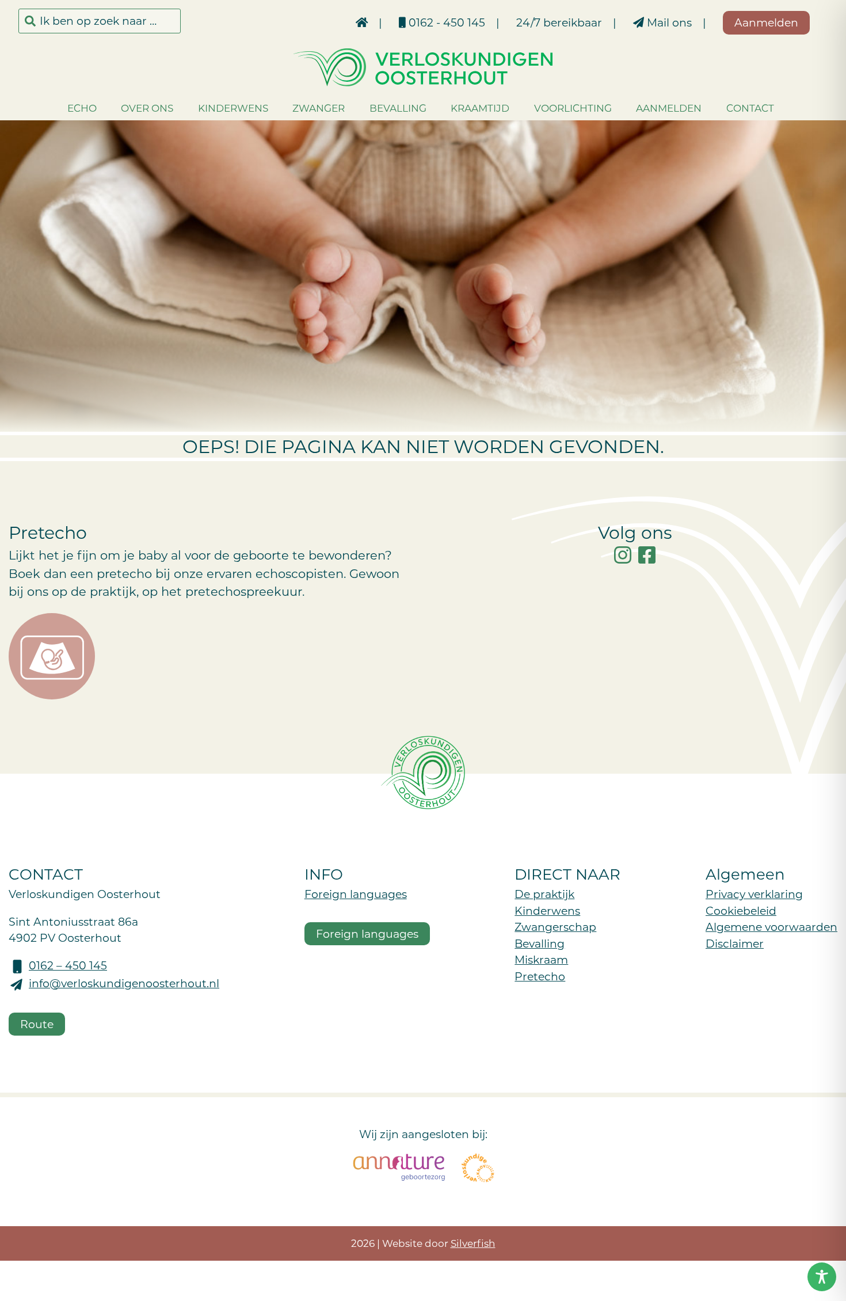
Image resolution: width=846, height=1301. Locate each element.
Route (37, 1024)
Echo (82, 107)
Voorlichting (573, 107)
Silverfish (473, 1243)
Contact (750, 107)
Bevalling (397, 107)
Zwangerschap (555, 926)
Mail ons (668, 22)
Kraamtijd (480, 107)
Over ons (147, 107)
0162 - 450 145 (445, 22)
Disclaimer (735, 943)
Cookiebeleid (741, 910)
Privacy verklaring (754, 894)
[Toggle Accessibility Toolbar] (821, 1276)
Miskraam (541, 959)
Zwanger (318, 107)
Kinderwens (233, 107)
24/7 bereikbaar (559, 22)
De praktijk (544, 894)
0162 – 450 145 (68, 965)
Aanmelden (669, 107)
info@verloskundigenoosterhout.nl (124, 983)
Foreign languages (355, 894)
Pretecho (540, 976)
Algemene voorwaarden (771, 926)
